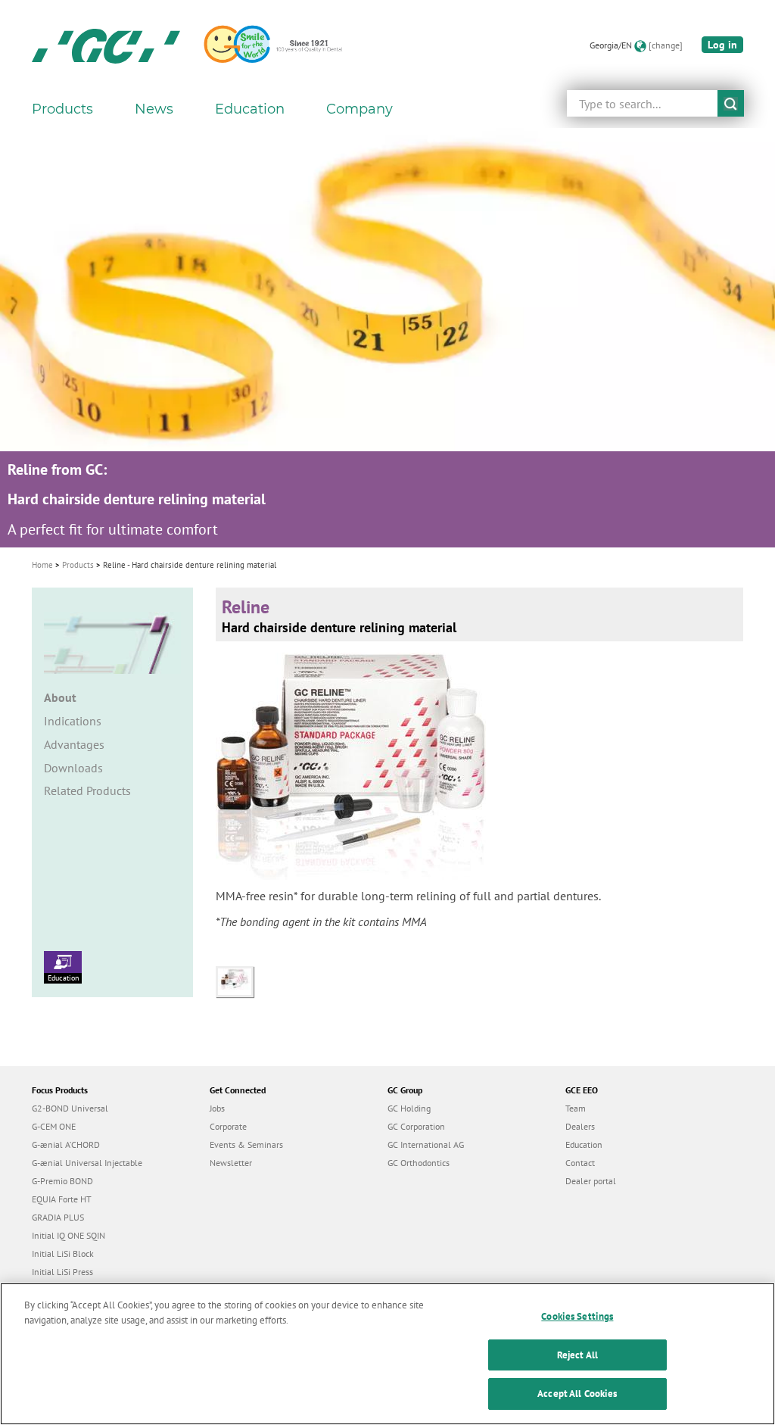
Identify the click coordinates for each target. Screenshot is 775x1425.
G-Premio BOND (62, 1180)
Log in (722, 44)
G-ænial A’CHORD (66, 1144)
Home (42, 565)
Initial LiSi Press (62, 1271)
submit (730, 103)
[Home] (106, 45)
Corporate (228, 1126)
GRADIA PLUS (58, 1217)
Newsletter (231, 1162)
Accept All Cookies (577, 1393)
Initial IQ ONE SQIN (68, 1235)
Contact (580, 1162)
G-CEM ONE (54, 1126)
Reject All (577, 1355)
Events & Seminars (246, 1144)
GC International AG (426, 1144)
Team (575, 1108)
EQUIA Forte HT (62, 1199)
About (60, 697)
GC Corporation (416, 1126)
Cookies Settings (577, 1316)
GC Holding (409, 1108)
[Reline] (238, 980)
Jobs (217, 1108)
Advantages (74, 744)
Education (63, 978)
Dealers (580, 1126)
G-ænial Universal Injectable (87, 1162)
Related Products (87, 790)
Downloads (73, 767)
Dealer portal (590, 1180)
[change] (666, 45)
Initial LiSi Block (63, 1253)
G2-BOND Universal (70, 1108)
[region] (387, 1354)
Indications (72, 720)
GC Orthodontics (419, 1162)
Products (78, 565)
